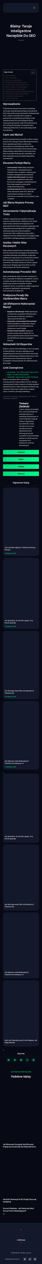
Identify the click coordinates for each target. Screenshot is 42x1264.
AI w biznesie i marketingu (10, 396)
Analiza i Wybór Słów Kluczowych (16, 87)
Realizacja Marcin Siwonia (12, 1259)
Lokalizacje (21, 1240)
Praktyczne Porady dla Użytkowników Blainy (20, 91)
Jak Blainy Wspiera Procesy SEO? (16, 82)
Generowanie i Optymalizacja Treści (17, 84)
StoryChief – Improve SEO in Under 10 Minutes (22, 377)
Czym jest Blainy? (11, 78)
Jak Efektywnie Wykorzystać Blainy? (17, 94)
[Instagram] (27, 1060)
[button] (34, 8)
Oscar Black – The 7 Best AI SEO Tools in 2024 (22, 372)
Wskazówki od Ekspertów (14, 96)
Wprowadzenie (11, 75)
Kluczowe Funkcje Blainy (14, 80)
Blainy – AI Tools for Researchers (18, 374)
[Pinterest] (33, 1060)
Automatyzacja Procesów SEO (15, 89)
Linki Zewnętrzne (12, 98)
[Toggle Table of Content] (31, 72)
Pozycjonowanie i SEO (25, 396)
